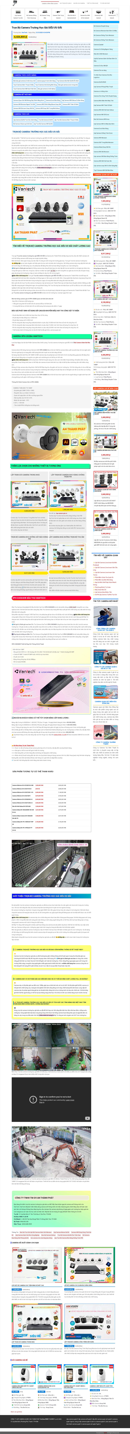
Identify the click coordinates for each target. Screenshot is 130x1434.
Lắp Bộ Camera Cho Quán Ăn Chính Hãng (78, 1285)
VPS (105, 1433)
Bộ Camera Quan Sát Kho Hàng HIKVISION (105, 490)
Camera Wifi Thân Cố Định (70, 104)
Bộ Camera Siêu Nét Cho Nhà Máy (106, 299)
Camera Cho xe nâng (100, 70)
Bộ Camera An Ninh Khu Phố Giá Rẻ (105, 451)
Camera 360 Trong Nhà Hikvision (103, 142)
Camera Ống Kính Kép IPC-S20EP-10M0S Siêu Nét (23, 1386)
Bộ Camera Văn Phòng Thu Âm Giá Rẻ (105, 413)
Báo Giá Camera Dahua (48, 1235)
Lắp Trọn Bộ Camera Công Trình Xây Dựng (79, 1342)
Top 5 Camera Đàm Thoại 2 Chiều (23, 85)
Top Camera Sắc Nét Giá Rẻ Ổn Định (68, 81)
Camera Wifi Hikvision (100, 138)
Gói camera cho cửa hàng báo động (41, 1238)
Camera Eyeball (98, 44)
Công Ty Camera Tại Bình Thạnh (106, 743)
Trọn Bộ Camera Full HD (46, 120)
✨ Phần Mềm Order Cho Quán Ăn (103, 577)
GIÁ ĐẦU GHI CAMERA (79, 3)
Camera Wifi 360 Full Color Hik (103, 161)
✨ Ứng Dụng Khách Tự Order (102, 587)
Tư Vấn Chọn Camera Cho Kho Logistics (103, 76)
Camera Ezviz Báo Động (53, 100)
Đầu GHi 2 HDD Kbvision (101, 54)
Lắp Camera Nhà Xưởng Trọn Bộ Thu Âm (66, 537)
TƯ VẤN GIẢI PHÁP (105, 3)
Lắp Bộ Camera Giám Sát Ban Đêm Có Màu (105, 60)
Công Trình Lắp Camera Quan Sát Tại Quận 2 (105, 629)
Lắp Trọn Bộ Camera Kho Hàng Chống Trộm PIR (68, 476)
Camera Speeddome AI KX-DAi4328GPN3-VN (46, 1386)
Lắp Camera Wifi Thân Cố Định (103, 105)
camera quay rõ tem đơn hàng (46, 81)
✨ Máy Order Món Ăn (99, 589)
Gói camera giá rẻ (20, 1360)
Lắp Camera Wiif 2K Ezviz (101, 114)
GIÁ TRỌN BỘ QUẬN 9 (65, 3)
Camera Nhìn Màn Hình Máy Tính (103, 100)
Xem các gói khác (16, 1412)
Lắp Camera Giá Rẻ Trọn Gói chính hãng (25, 120)
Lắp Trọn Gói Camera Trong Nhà (25, 475)
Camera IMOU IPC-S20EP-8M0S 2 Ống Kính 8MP (74, 1386)
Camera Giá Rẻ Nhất (100, 82)
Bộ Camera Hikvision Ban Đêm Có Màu (105, 30)
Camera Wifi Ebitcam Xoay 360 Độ (23, 108)
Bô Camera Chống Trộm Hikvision (104, 35)
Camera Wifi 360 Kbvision (101, 151)
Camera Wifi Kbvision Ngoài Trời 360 (24, 104)
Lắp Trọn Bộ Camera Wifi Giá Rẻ (43, 124)
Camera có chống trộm (101, 91)
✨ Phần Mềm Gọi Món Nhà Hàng (103, 580)
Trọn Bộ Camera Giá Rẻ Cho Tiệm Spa (69, 1235)
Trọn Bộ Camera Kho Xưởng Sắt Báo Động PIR (29, 538)
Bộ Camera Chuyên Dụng (101, 26)
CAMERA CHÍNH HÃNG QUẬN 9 (50, 3)
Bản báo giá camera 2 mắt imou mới (24, 81)
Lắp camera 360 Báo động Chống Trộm (106, 156)
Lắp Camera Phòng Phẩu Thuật (103, 86)
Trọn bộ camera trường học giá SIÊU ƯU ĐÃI (37, 27)
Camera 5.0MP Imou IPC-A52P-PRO (101, 1386)
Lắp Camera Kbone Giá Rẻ (61, 1232)
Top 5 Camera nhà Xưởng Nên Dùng (46, 85)
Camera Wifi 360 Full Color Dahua (104, 110)
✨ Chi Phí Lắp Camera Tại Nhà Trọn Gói (105, 594)
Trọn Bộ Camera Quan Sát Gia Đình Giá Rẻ (105, 529)
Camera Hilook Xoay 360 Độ (102, 147)
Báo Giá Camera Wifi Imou (101, 119)
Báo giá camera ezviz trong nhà (68, 85)
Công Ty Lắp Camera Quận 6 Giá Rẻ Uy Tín (106, 667)
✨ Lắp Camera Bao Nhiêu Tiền (102, 592)
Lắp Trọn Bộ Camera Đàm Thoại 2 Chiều (66, 120)
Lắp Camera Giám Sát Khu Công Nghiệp (27, 1235)
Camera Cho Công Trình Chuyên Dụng (105, 96)
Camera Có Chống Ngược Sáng (103, 49)
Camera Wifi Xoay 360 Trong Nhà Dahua (48, 108)
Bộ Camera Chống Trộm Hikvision (104, 40)
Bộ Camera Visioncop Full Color (22, 124)
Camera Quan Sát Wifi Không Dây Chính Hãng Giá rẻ (28, 100)
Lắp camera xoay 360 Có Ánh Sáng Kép (105, 165)
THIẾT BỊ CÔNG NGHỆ (92, 3)
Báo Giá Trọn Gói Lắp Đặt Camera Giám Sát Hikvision (35, 1232)
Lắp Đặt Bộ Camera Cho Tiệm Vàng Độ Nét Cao (28, 1285)
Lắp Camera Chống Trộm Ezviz (103, 133)
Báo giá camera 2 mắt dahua (46, 89)
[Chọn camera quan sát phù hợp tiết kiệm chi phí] (117, 14)
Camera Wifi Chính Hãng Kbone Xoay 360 (49, 104)
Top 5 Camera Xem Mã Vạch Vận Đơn (24, 89)
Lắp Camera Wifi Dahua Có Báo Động (73, 100)
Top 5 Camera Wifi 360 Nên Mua (103, 170)
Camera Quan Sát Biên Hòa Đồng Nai (105, 702)
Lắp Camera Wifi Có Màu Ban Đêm (104, 124)
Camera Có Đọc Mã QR (101, 65)
